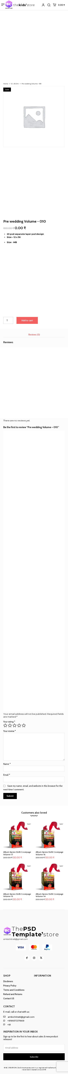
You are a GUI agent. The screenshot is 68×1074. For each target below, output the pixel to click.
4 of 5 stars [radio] (19, 725)
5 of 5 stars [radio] (24, 725)
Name (7, 764)
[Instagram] (34, 958)
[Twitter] (41, 958)
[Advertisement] (34, 45)
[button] (48, 5)
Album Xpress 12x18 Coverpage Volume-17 (17, 853)
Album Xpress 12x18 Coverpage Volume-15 (17, 895)
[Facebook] (27, 958)
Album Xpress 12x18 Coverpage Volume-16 (49, 853)
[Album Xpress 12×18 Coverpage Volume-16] (50, 835)
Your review (9, 731)
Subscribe (34, 1057)
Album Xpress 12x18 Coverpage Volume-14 (49, 895)
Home (5, 84)
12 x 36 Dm (15, 84)
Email (6, 775)
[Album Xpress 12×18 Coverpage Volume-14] (50, 877)
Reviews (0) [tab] (34, 334)
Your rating (9, 721)
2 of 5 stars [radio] (10, 725)
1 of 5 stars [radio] (5, 725)
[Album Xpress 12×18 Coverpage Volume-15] (17, 877)
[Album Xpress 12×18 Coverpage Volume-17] (17, 835)
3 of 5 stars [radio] (15, 725)
